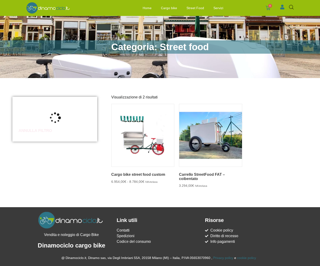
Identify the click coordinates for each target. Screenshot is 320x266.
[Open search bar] (291, 7)
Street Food (195, 8)
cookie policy (246, 258)
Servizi (218, 8)
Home (147, 8)
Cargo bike (169, 8)
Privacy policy (223, 258)
